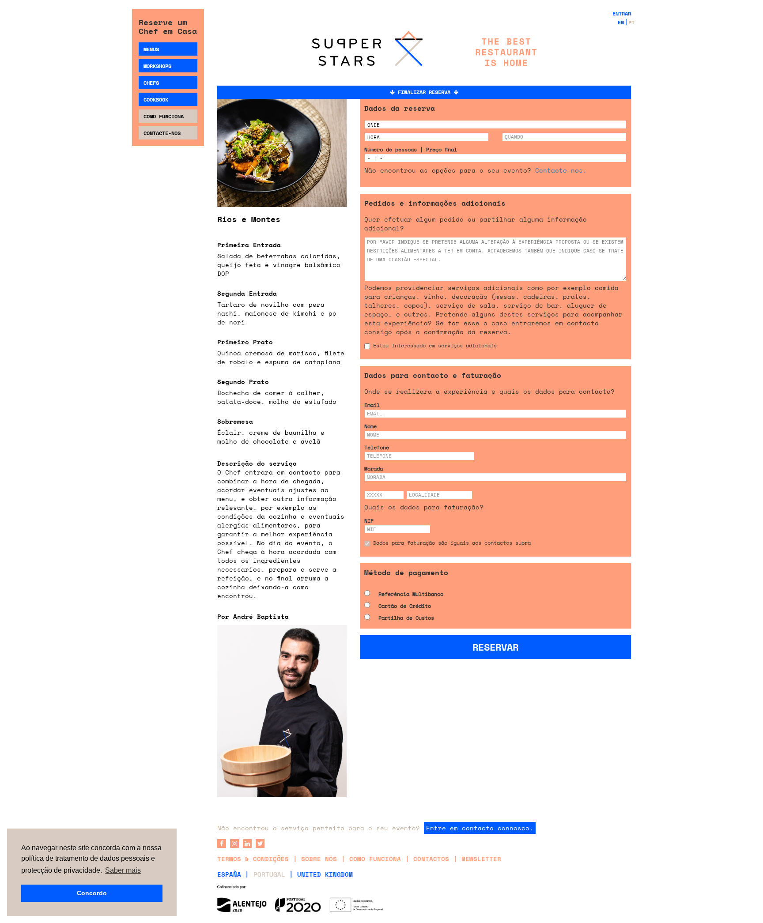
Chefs (151, 83)
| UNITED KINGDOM (321, 874)
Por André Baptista (253, 616)
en (621, 22)
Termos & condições (253, 858)
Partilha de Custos (406, 618)
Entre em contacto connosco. (479, 828)
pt (631, 22)
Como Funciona (164, 116)
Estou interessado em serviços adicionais (435, 345)
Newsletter (481, 858)
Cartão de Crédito (404, 606)
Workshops (157, 66)
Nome (370, 426)
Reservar (495, 647)
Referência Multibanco (410, 594)
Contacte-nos (162, 133)
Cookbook (156, 99)
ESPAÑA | (233, 874)
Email (372, 405)
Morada (373, 468)
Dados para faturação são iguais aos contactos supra (452, 542)
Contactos (431, 858)
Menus (151, 49)
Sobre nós (319, 858)
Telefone (376, 447)
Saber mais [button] (123, 870)
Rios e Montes (248, 219)
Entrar (621, 13)
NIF (369, 520)
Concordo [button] (92, 893)
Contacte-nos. (561, 170)
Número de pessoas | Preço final (410, 149)
